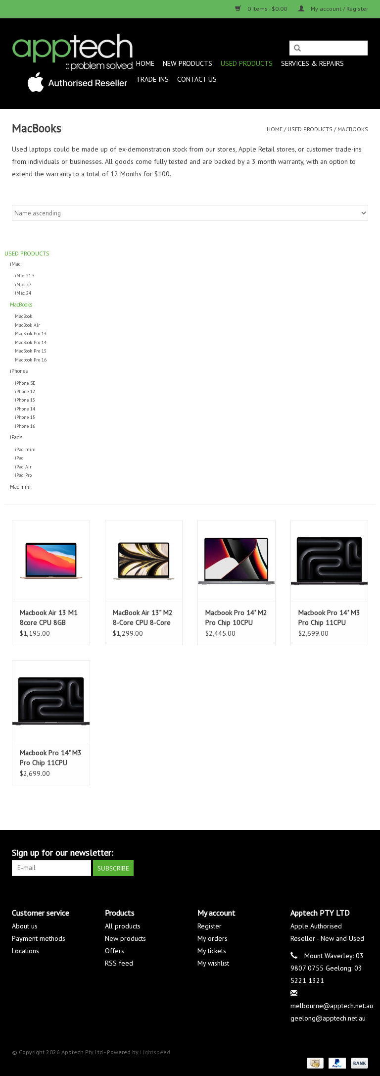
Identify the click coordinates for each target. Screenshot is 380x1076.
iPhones (19, 370)
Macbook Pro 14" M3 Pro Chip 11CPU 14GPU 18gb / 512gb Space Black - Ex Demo (329, 617)
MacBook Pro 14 (31, 342)
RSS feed (119, 963)
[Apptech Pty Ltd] (72, 63)
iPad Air (23, 466)
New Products (187, 63)
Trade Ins (152, 79)
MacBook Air (27, 325)
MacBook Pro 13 (31, 333)
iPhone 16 (25, 426)
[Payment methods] (314, 1062)
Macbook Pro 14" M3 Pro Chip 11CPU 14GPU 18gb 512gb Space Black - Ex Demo (51, 758)
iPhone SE (25, 383)
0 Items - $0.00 (267, 8)
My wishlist (213, 963)
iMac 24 (23, 293)
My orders (212, 938)
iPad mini (25, 449)
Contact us (197, 79)
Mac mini (20, 486)
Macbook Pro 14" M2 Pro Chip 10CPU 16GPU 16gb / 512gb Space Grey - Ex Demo (236, 617)
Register (209, 926)
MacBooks (352, 129)
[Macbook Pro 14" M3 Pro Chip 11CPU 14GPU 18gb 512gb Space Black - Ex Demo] (51, 701)
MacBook (23, 316)
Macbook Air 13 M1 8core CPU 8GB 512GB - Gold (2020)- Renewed (49, 617)
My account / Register (338, 8)
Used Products (247, 63)
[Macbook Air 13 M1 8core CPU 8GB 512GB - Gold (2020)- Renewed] (51, 561)
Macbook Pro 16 (31, 360)
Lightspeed (155, 1052)
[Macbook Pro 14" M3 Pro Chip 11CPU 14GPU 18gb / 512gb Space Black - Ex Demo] (329, 561)
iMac (15, 263)
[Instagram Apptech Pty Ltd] (360, 853)
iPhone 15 (25, 417)
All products (123, 926)
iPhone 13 (25, 400)
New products (125, 938)
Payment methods (38, 938)
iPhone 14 (25, 409)
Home (145, 63)
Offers (114, 950)
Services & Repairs (312, 63)
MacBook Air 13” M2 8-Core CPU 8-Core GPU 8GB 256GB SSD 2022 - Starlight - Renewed (143, 617)
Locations (25, 950)
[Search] (297, 48)
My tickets (211, 950)
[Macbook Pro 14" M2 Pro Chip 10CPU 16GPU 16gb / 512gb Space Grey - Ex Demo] (236, 561)
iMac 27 (23, 284)
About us (25, 926)
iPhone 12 (25, 391)
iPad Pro (23, 475)
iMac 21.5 (25, 275)
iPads (16, 437)
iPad (19, 458)
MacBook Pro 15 (31, 351)
